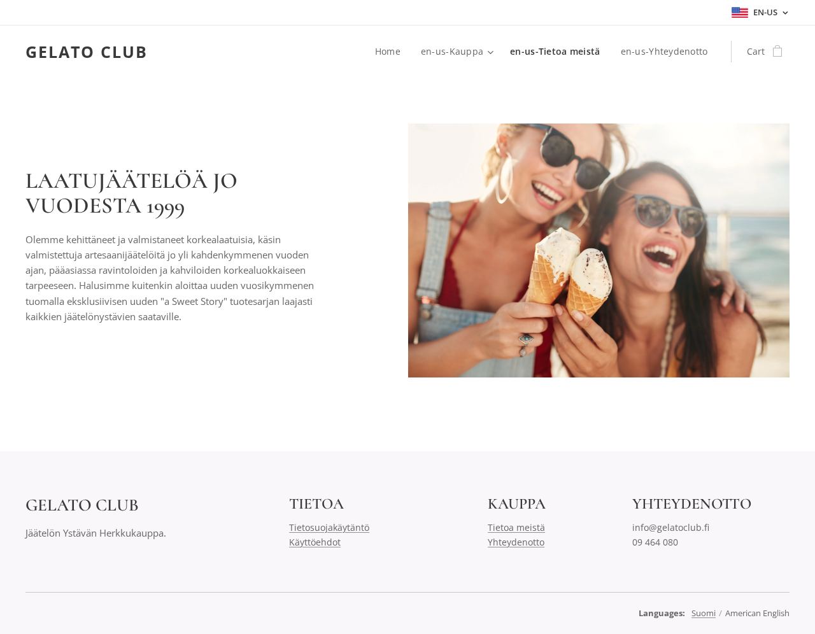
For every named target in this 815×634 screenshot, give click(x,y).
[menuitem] (391, 51)
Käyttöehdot (315, 542)
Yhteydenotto (516, 542)
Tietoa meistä (516, 527)
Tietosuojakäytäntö (329, 527)
